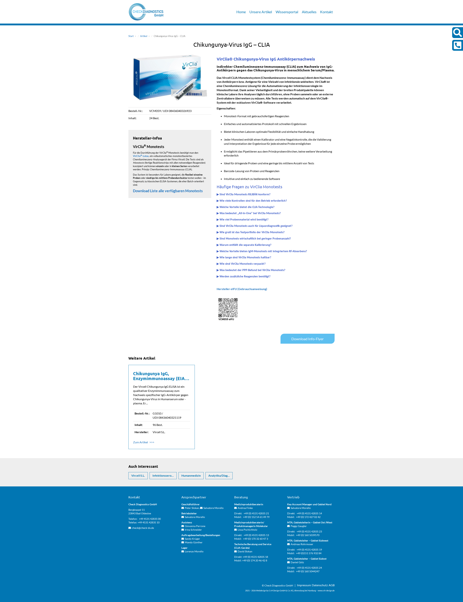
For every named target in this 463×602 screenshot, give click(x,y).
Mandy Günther (194, 542)
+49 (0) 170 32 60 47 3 (255, 538)
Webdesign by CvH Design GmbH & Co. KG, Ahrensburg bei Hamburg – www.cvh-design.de (295, 590)
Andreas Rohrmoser (302, 544)
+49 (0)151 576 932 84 (308, 553)
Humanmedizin (191, 475)
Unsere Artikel (260, 12)
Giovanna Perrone (195, 526)
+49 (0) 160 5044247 (307, 571)
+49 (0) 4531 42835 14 (309, 513)
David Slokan (245, 551)
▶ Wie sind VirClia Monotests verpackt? (241, 264)
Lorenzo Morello (194, 551)
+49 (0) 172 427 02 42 (308, 516)
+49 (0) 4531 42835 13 (256, 535)
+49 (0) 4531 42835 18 (255, 556)
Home (241, 12)
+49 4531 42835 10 (149, 522)
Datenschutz (320, 585)
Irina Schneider (193, 529)
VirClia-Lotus (141, 156)
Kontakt (326, 12)
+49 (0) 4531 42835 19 (309, 549)
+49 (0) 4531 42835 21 (256, 513)
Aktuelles (309, 12)
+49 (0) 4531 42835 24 (309, 567)
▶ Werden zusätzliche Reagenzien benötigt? (243, 276)
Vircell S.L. (138, 475)
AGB (332, 585)
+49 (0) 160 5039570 (307, 535)
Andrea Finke (245, 507)
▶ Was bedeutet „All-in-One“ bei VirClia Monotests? (249, 213)
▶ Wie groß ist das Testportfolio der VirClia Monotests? (250, 232)
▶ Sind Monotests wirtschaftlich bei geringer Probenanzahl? (254, 238)
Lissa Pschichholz (247, 529)
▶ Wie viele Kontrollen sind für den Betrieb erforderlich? (252, 200)
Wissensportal (287, 12)
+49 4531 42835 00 (150, 518)
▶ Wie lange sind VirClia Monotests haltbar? (244, 257)
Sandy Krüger (192, 538)
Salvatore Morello (213, 507)
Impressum (304, 585)
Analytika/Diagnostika (220, 475)
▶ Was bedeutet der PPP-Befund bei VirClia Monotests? (251, 270)
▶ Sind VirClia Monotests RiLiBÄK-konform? (243, 194)
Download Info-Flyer (307, 339)
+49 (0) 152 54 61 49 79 (256, 516)
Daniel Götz (297, 562)
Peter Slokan (192, 507)
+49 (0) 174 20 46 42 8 (254, 560)
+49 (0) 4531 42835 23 (309, 531)
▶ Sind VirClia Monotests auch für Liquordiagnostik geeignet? (254, 226)
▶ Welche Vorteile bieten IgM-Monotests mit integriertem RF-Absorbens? (262, 251)
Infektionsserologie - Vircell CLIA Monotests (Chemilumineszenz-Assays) (164, 475)
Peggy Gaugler (299, 526)
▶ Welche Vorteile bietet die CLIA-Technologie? (245, 207)
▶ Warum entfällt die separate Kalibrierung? (244, 245)
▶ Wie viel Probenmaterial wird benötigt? (242, 219)
